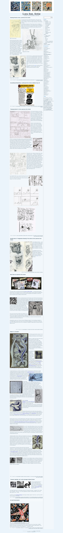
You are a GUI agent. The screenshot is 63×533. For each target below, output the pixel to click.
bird (45, 99)
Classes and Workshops (20, 79)
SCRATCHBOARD (47, 24)
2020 (49, 97)
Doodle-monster (46, 61)
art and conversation (27, 527)
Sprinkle (38, 497)
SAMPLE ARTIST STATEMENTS (47, 36)
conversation (33, 527)
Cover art (45, 59)
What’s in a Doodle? (14, 331)
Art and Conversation (15, 500)
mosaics (42, 527)
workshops (38, 528)
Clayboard (45, 55)
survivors (32, 528)
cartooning (36, 235)
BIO (45, 37)
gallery (25, 497)
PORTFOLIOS (46, 20)
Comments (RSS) (33, 531)
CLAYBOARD (47, 25)
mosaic (40, 527)
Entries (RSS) (28, 531)
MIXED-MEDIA (47, 27)
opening (28, 497)
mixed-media (45, 107)
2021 (51, 97)
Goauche (45, 68)
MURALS (46, 31)
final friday (51, 103)
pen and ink (36, 329)
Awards (45, 50)
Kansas (27, 497)
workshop (36, 528)
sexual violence (30, 528)
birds (32, 476)
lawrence (48, 105)
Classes (17, 79)
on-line (35, 65)
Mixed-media (45, 78)
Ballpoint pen (45, 51)
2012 (47, 97)
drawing (40, 235)
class (36, 79)
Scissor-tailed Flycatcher (30, 371)
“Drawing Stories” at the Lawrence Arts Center (20, 109)
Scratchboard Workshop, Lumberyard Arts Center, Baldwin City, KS (25, 82)
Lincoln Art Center (46, 75)
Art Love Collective (46, 48)
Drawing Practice (38, 79)
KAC (46, 104)
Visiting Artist (46, 93)
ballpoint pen (29, 329)
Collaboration (24, 235)
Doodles (27, 79)
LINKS (46, 40)
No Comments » (41, 80)
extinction (39, 476)
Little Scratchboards (46, 76)
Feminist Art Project (46, 65)
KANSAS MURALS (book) (49, 42)
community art (30, 527)
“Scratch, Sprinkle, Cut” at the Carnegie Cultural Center (22, 479)
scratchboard (38, 329)
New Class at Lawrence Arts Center (18, 274)
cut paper (32, 329)
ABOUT (45, 34)
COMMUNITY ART (48, 32)
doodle (34, 476)
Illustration (45, 71)
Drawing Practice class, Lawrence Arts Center (20, 17)
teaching (38, 80)
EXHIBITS (46, 33)
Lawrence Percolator (46, 74)
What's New (45, 94)
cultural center (21, 497)
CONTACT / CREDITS (47, 44)
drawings (44, 103)
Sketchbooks (28, 476)
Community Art (22, 527)
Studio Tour (45, 91)
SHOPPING (45, 43)
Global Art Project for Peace (47, 67)
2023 (33, 235)
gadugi (35, 527)
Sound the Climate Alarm (49, 110)
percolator (51, 108)
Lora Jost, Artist (31, 13)
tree (52, 110)
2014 (31, 476)
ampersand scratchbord (46, 98)
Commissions (45, 57)
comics (38, 235)
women (34, 528)
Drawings (29, 79)
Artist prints (45, 49)
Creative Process (24, 79)
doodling (35, 476)
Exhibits (45, 64)
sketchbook (42, 476)
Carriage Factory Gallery (47, 52)
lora (19, 329)
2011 (45, 97)
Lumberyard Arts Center (47, 77)
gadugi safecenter (37, 527)
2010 (44, 97)
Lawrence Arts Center (32, 79)
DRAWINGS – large (48, 21)
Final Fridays (45, 66)
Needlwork (45, 80)
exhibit (23, 497)
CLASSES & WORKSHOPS (49, 41)
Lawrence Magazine (46, 73)
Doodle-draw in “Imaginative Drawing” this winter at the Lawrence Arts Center (25, 239)
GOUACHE (46, 26)
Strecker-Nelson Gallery (47, 90)
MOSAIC (46, 28)
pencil (48, 108)
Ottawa (30, 497)
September (37, 497)
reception (32, 497)
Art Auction (45, 47)
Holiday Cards (46, 69)
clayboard (19, 497)
